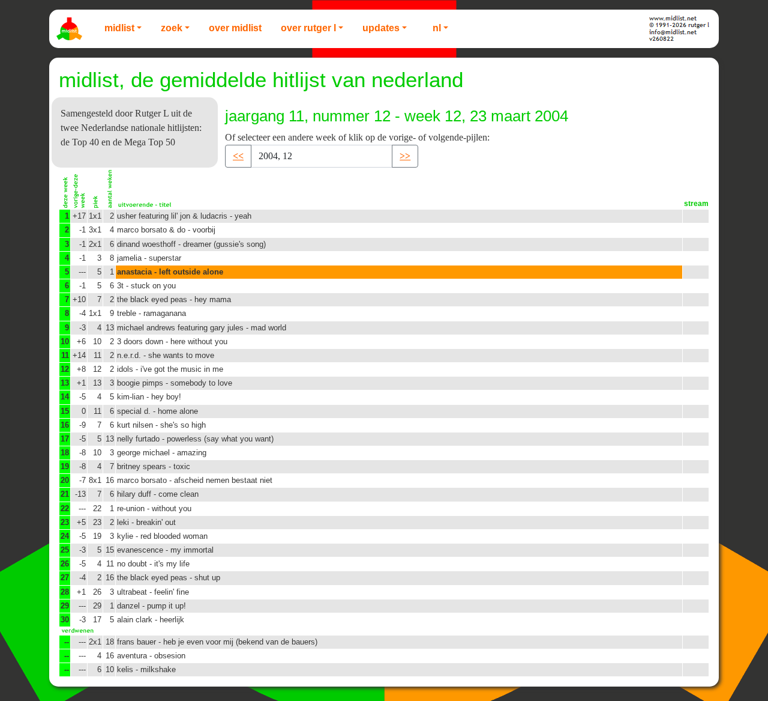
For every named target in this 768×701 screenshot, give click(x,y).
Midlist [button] (119, 28)
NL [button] (437, 28)
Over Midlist (235, 28)
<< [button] (238, 156)
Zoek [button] (171, 28)
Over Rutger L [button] (308, 28)
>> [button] (405, 156)
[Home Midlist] (70, 28)
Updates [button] (381, 28)
